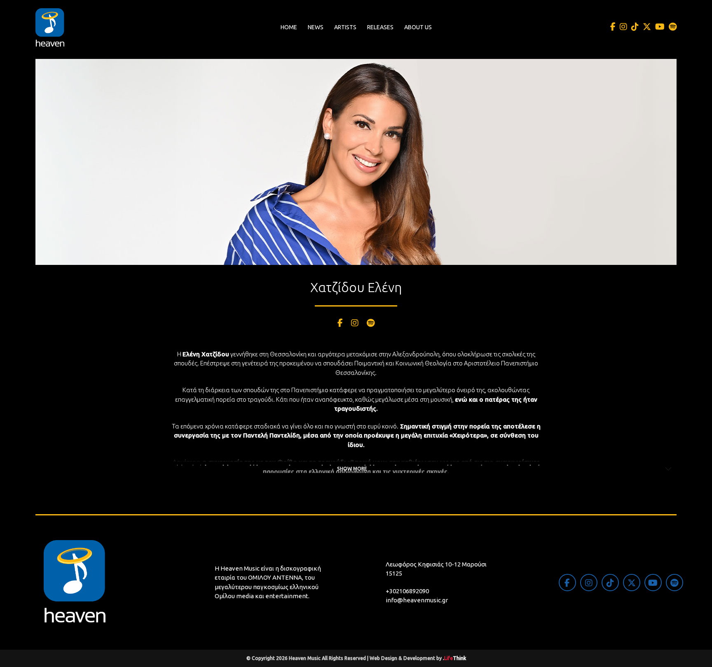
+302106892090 (407, 590)
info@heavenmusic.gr (417, 600)
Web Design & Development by (418, 658)
